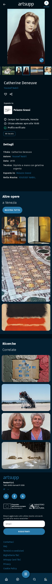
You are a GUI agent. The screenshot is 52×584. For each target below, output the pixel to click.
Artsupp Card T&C (12, 559)
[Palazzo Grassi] (8, 110)
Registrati (24, 531)
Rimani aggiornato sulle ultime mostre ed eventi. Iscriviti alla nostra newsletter (23, 517)
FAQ (5, 546)
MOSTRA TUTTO (12, 210)
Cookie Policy (10, 568)
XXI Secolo (9, 134)
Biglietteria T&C (11, 555)
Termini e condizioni (13, 550)
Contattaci (8, 542)
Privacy (7, 564)
